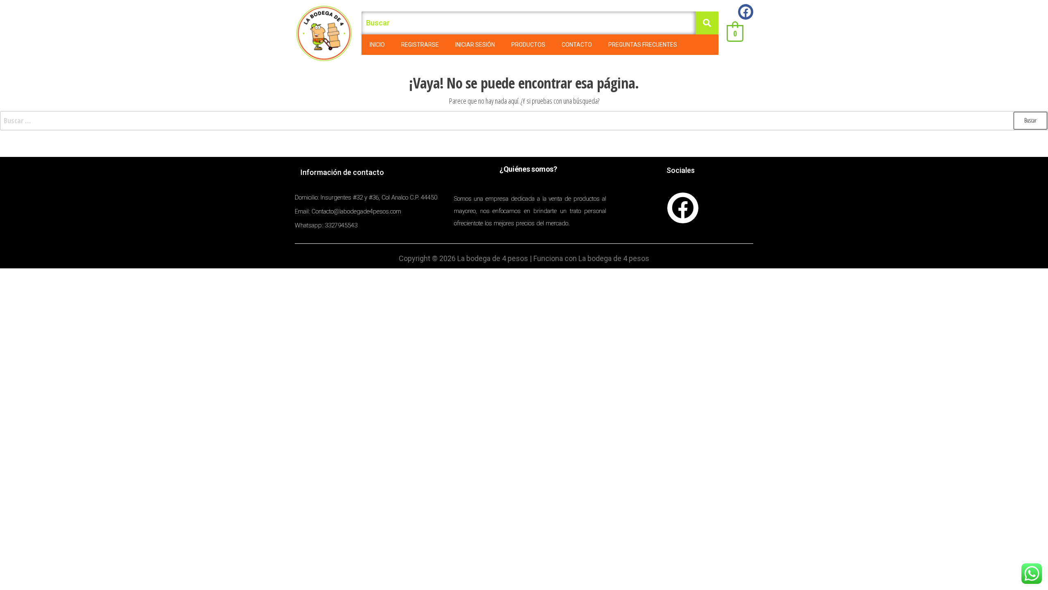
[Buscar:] (524, 120)
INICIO (377, 44)
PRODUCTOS (528, 44)
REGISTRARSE (420, 44)
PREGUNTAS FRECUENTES (642, 44)
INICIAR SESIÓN (475, 44)
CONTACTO (577, 44)
